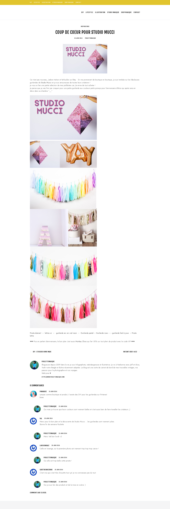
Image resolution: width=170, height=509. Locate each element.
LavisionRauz (44, 445)
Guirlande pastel (87, 333)
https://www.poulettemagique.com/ (53, 377)
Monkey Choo (81, 341)
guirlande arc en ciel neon (66, 333)
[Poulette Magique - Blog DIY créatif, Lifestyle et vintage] (50, 12)
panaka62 (43, 391)
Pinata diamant (35, 333)
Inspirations (85, 26)
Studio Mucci (46, 82)
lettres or (48, 333)
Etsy (74, 79)
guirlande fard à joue (120, 333)
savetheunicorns (46, 470)
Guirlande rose (102, 333)
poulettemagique (50, 406)
